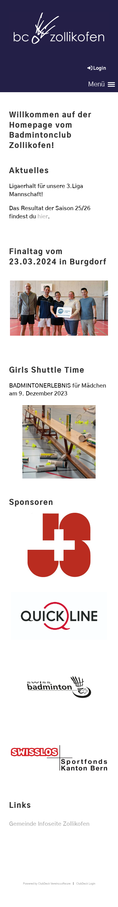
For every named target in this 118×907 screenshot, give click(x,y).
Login (99, 68)
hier (43, 217)
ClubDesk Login (85, 883)
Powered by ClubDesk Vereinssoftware (46, 883)
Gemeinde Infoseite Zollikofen (49, 824)
